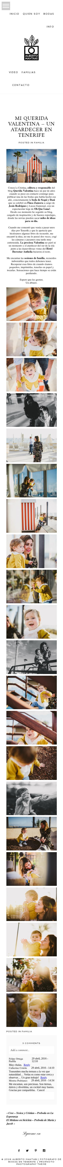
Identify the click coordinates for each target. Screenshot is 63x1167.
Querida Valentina (23, 190)
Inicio (14, 14)
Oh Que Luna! (42, 209)
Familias (29, 72)
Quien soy (31, 14)
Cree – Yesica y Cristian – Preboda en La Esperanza (29, 1114)
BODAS (49, 14)
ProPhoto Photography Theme (35, 1163)
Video (13, 72)
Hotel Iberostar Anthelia (32, 250)
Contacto (21, 85)
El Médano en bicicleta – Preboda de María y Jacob (31, 1121)
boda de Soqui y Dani (43, 200)
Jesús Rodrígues (18, 206)
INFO (50, 26)
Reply (27, 1064)
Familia (39, 142)
